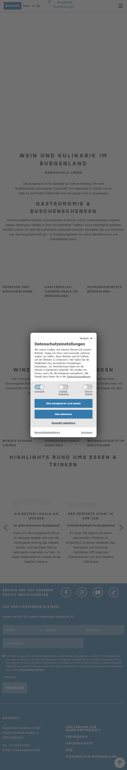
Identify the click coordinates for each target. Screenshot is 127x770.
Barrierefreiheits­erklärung (47, 432)
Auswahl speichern (63, 422)
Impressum (86, 432)
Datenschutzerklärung (78, 376)
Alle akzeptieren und (63, 403)
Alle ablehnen (63, 414)
